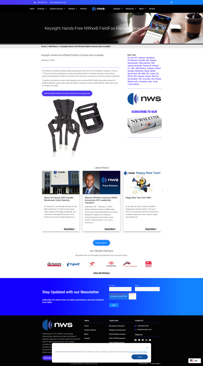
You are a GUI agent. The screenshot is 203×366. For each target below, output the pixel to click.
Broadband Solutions (117, 326)
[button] (43, 264)
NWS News (53, 46)
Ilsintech (155, 66)
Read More (69, 229)
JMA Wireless (140, 68)
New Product (132, 73)
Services (141, 76)
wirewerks (143, 81)
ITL (129, 68)
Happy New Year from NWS (138, 197)
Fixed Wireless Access (117, 334)
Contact (152, 9)
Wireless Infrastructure (117, 330)
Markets (72, 9)
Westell (158, 79)
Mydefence (139, 71)
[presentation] (40, 191)
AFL (136, 58)
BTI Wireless (132, 60)
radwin (153, 73)
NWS (143, 73)
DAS (147, 60)
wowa (150, 81)
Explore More (101, 243)
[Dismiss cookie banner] (147, 347)
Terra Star (146, 79)
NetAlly (153, 71)
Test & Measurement (116, 342)
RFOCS (130, 76)
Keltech (158, 68)
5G (129, 58)
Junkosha (150, 68)
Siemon (148, 76)
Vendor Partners (90, 330)
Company (116, 9)
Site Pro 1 (155, 76)
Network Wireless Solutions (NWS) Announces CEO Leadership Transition (101, 200)
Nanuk (146, 71)
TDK (140, 79)
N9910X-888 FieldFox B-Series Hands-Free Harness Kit (67, 93)
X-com (155, 81)
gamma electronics (135, 66)
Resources (130, 9)
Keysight (131, 71)
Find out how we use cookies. (137, 352)
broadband (150, 58)
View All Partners (101, 273)
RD (157, 73)
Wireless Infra (133, 81)
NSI (139, 73)
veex (153, 79)
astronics (142, 58)
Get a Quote (49, 358)
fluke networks (144, 63)
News (141, 9)
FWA (153, 63)
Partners (83, 9)
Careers (87, 338)
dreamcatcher (133, 63)
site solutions (133, 79)
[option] (54, 264)
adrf (132, 58)
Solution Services (56, 9)
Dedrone (153, 60)
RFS (135, 76)
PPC (148, 73)
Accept (139, 357)
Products (41, 9)
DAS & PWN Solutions (117, 338)
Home (32, 9)
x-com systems (133, 84)
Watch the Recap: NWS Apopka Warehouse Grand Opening (58, 198)
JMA (133, 68)
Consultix (141, 60)
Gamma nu (147, 66)
